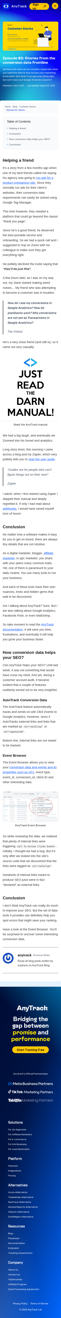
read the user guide (41, 459)
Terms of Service (39, 1303)
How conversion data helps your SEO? (29, 139)
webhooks (9, 508)
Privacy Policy (20, 1303)
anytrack (25, 955)
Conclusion (15, 133)
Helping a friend (17, 128)
